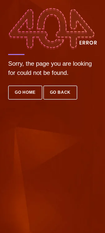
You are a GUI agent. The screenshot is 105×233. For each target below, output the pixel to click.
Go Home (25, 92)
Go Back (60, 92)
